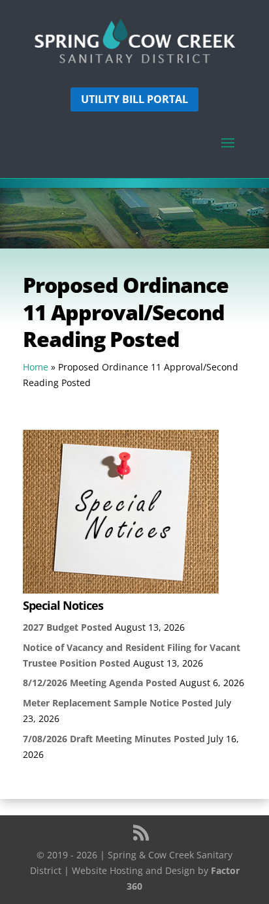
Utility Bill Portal (134, 99)
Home (35, 367)
